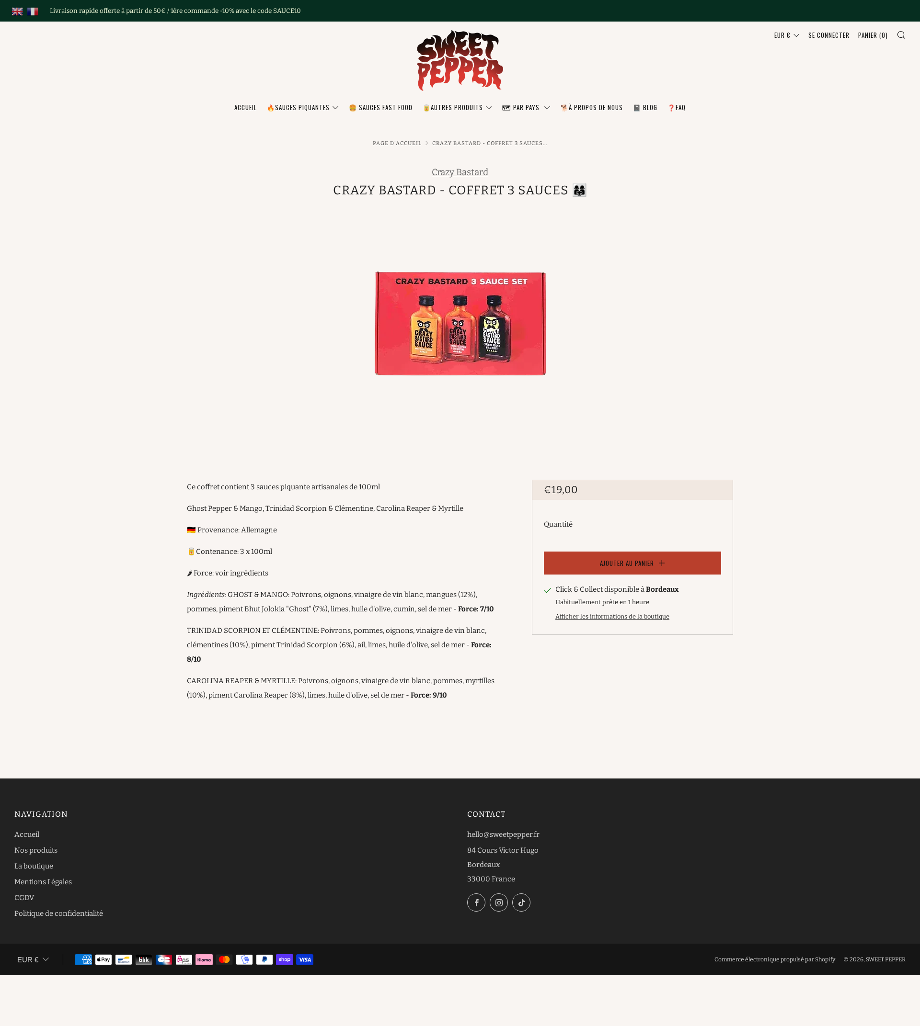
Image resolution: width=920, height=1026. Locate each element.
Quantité (558, 524)
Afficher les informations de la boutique (612, 616)
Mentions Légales (43, 882)
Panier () (873, 35)
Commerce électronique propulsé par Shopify (774, 959)
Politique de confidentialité (58, 913)
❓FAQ (676, 107)
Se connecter (829, 35)
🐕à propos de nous (592, 107)
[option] (460, 328)
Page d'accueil (397, 143)
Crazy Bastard (460, 172)
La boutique (33, 866)
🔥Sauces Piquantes (298, 107)
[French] (32, 11)
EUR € (782, 35)
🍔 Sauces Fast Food (381, 107)
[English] (17, 11)
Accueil (245, 107)
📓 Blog (645, 107)
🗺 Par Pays (521, 107)
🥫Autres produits (453, 107)
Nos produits (36, 850)
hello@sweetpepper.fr (503, 834)
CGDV (24, 897)
